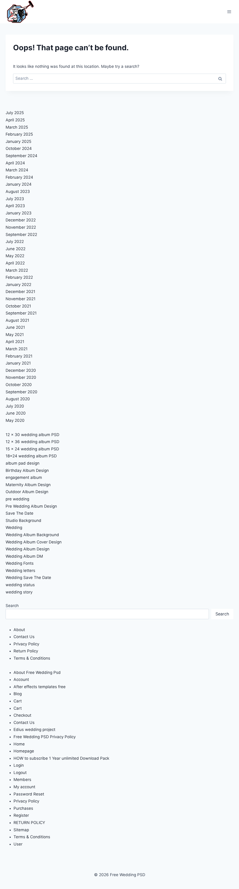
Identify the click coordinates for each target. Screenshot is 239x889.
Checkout (22, 715)
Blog (18, 693)
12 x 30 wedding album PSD (32, 434)
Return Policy (26, 651)
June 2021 (15, 327)
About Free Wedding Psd (37, 672)
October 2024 (19, 148)
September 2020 (21, 392)
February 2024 (19, 177)
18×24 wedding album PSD (31, 456)
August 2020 (18, 399)
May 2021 (15, 334)
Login (19, 765)
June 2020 (16, 413)
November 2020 (21, 377)
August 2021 (17, 320)
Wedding (14, 527)
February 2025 (19, 134)
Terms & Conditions (32, 658)
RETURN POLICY (29, 822)
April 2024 (15, 163)
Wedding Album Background (32, 534)
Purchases (23, 808)
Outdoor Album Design (27, 491)
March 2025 (17, 127)
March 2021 (17, 349)
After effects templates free (40, 686)
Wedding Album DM (24, 556)
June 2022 (15, 248)
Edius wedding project (34, 729)
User (18, 844)
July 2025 (15, 112)
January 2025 (18, 141)
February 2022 (19, 277)
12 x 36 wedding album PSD (32, 441)
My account (24, 786)
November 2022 (21, 227)
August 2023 (18, 191)
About (19, 629)
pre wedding (17, 499)
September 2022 (21, 234)
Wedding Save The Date (28, 577)
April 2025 (15, 120)
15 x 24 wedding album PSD (32, 449)
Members (22, 779)
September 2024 (21, 155)
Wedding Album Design (27, 549)
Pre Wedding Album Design (31, 506)
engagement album (24, 477)
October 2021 (18, 306)
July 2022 (15, 241)
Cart (18, 701)
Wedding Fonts (20, 563)
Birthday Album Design (27, 470)
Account (21, 679)
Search (12, 605)
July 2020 (15, 406)
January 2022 (18, 284)
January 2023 (19, 213)
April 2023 (15, 205)
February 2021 (19, 356)
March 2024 (17, 170)
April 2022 (15, 263)
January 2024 (19, 184)
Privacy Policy (26, 644)
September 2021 (21, 313)
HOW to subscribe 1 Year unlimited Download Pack (61, 758)
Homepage (24, 751)
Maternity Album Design (28, 484)
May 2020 (15, 420)
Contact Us (24, 636)
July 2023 (15, 198)
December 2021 (20, 291)
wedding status (20, 584)
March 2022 (17, 270)
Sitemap (21, 830)
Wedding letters (20, 570)
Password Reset (29, 794)
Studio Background (23, 520)
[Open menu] (229, 11)
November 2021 (20, 298)
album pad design (22, 463)
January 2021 (18, 363)
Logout (20, 772)
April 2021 (15, 341)
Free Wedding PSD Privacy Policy (45, 736)
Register (21, 815)
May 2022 (15, 255)
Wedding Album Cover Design (34, 542)
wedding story (19, 592)
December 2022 (21, 220)
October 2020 (19, 384)
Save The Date (19, 513)
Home (19, 744)
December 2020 (21, 370)
